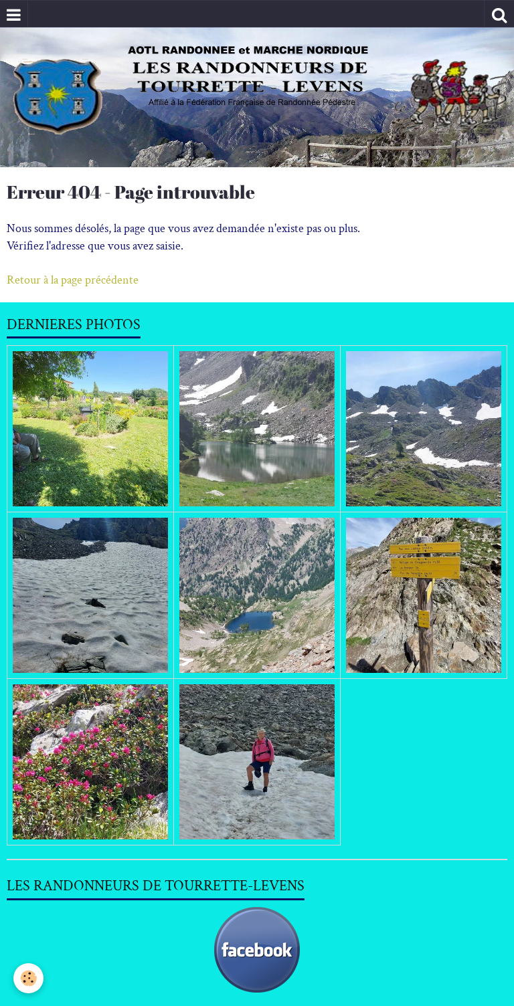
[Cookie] (28, 978)
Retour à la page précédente (73, 280)
